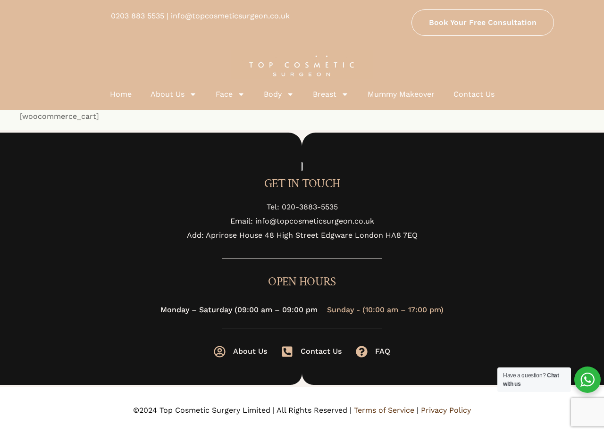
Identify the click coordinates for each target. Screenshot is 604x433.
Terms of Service (384, 410)
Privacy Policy (446, 410)
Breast (324, 94)
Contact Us (474, 94)
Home (121, 94)
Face (224, 94)
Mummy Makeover (401, 94)
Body (273, 94)
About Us (168, 94)
